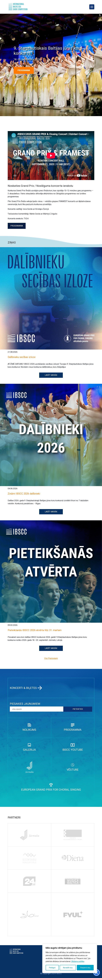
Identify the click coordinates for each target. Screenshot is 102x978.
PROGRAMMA (24, 70)
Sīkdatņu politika (77, 961)
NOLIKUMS (29, 729)
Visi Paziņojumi (51, 658)
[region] (69, 958)
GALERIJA (29, 749)
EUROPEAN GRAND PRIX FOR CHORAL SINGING (51, 789)
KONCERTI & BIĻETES (23, 687)
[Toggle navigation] (91, 7)
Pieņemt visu (85, 968)
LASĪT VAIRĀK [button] (51, 375)
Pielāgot (52, 968)
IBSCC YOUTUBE (72, 749)
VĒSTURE (72, 769)
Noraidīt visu (68, 968)
